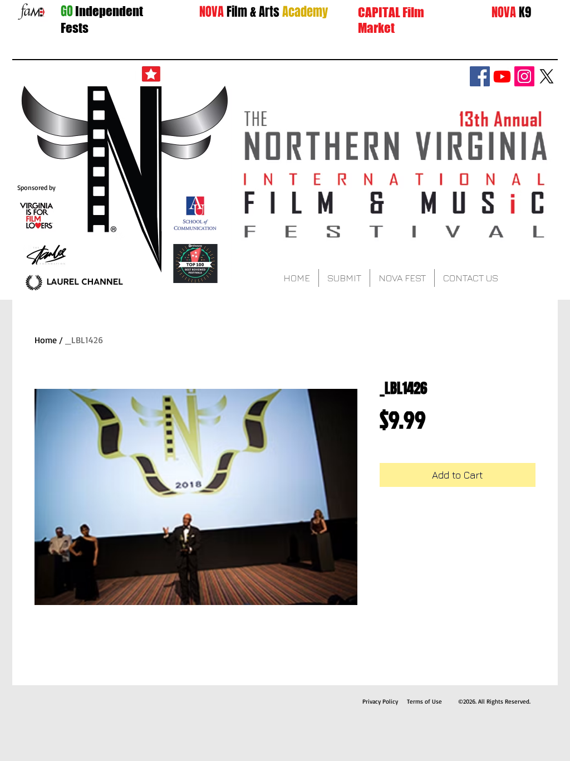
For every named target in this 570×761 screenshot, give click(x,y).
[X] (547, 76)
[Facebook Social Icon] (480, 76)
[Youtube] (502, 76)
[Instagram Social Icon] (524, 76)
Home (46, 339)
